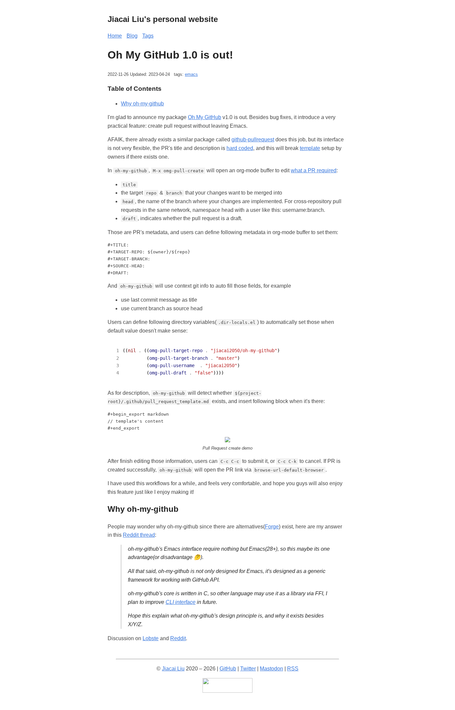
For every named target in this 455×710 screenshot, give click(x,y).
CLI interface (181, 602)
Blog (132, 36)
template (310, 148)
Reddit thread (139, 535)
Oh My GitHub (204, 117)
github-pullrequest (252, 139)
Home (115, 36)
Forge (272, 526)
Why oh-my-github (142, 103)
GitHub (228, 668)
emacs (191, 74)
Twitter (248, 668)
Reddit (178, 638)
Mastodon (271, 668)
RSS (292, 668)
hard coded (240, 148)
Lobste (151, 638)
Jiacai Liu (173, 668)
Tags (148, 36)
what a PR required (313, 170)
